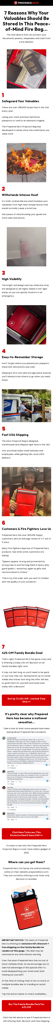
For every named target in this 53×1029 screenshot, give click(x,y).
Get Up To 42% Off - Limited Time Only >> (26, 700)
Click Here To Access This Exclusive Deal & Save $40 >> (26, 834)
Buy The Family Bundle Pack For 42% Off (26, 1006)
